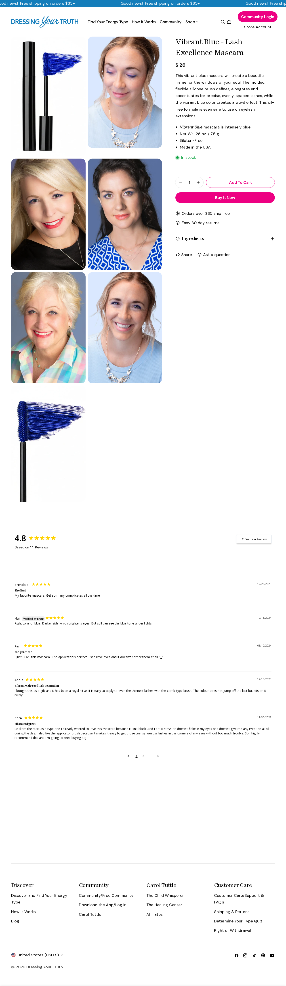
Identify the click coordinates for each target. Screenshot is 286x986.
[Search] (222, 21)
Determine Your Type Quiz (238, 921)
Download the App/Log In (102, 904)
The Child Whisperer (165, 895)
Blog (15, 921)
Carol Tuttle (90, 914)
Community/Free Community (106, 895)
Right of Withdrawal (232, 930)
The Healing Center (164, 904)
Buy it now (225, 197)
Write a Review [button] (256, 539)
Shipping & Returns (232, 911)
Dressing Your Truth (44, 967)
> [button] (158, 756)
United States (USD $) (38, 955)
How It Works (23, 911)
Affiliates (154, 914)
